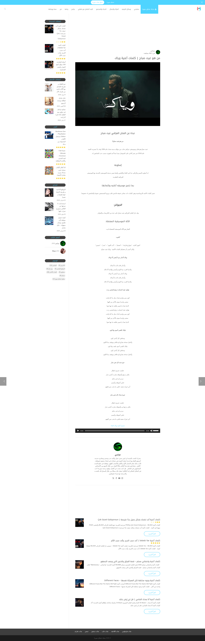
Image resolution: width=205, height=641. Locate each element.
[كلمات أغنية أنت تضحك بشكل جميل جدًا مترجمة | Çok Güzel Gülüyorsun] (79, 522)
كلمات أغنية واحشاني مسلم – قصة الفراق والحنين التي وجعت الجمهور (130, 561)
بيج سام (50, 269)
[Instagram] (122, 478)
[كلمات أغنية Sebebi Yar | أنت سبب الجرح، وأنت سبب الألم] (79, 543)
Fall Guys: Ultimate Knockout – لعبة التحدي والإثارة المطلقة (61, 156)
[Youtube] (119, 478)
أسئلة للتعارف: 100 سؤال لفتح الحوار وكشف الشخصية (61, 65)
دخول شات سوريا (97, 2)
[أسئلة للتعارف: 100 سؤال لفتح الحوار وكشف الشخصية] (49, 65)
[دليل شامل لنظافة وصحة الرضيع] (49, 101)
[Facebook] (116, 478)
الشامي (53, 265)
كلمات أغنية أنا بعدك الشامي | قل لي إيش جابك (139, 599)
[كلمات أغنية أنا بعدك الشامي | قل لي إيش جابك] (79, 602)
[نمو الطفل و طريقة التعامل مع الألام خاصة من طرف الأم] (49, 87)
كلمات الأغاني (52, 272)
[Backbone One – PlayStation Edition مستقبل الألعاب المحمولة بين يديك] (49, 135)
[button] (200, 627)
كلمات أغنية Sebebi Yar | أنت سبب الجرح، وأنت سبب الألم (135, 540)
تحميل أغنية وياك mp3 (118, 426)
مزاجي (152, 51)
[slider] (156, 430)
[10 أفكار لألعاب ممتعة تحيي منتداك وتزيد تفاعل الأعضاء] (49, 171)
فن (154, 53)
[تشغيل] (78, 431)
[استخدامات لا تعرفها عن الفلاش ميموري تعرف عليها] (49, 207)
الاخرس (62, 265)
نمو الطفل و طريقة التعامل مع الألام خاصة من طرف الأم (61, 87)
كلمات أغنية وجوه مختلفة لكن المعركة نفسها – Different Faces (132, 580)
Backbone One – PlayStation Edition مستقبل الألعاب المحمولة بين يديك (61, 138)
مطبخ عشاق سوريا (59, 279)
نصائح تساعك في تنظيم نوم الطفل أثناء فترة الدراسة (61, 113)
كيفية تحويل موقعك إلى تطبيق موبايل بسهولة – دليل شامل (61, 223)
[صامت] (151, 431)
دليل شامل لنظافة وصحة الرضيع (61, 100)
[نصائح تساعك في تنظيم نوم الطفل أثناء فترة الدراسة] (49, 111)
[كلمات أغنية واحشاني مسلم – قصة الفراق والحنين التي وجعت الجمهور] (79, 564)
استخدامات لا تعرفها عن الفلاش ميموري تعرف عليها (61, 207)
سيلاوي (62, 272)
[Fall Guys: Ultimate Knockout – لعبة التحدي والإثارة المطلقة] (49, 154)
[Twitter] (113, 478)
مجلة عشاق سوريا (100, 638)
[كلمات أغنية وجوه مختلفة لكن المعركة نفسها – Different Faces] (79, 583)
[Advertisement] (117, 35)
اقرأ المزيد (152, 534)
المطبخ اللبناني (60, 269)
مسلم (62, 275)
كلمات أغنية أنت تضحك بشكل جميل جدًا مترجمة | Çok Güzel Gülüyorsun (129, 519)
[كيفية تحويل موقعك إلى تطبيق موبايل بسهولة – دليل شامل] (49, 221)
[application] (117, 431)
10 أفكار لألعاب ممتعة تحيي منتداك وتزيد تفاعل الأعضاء (61, 171)
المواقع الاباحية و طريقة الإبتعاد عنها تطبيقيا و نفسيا (61, 193)
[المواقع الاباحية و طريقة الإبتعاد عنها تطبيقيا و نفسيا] (49, 193)
